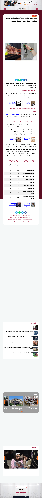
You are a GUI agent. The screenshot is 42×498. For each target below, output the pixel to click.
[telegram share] (16, 80)
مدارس (34, 16)
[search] (5, 9)
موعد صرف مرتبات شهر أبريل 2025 (26, 221)
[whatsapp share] (19, 80)
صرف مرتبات (10, 221)
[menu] (37, 9)
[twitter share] (22, 80)
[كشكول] (20, 489)
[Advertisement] (18, 30)
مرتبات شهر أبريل (16, 221)
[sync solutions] (26, 497)
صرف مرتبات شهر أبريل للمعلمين (27, 219)
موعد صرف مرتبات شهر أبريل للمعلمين (15, 215)
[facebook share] (25, 80)
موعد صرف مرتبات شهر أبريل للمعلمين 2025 (24, 217)
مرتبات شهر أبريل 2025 (13, 217)
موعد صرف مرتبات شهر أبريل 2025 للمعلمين (14, 219)
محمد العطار (33, 39)
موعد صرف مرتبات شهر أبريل (12, 114)
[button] (22, 411)
